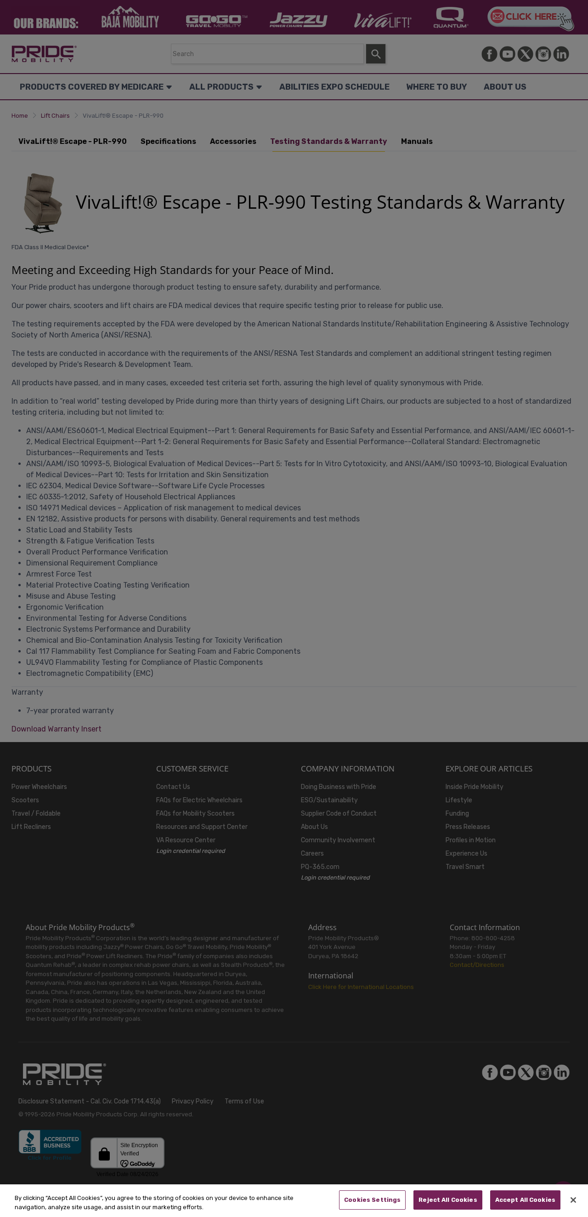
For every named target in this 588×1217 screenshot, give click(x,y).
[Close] (573, 1200)
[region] (294, 1200)
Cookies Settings (372, 1199)
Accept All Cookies (525, 1199)
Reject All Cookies (447, 1199)
